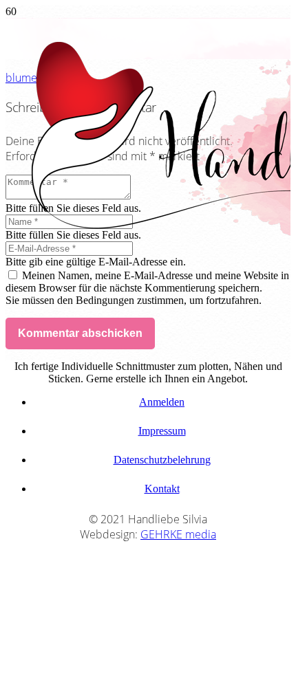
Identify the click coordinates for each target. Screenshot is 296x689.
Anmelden (161, 402)
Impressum (162, 431)
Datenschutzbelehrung (162, 460)
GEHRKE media (178, 534)
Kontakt (162, 488)
